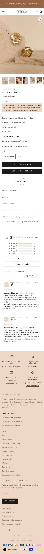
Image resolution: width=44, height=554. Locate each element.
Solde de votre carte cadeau (11, 475)
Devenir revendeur (8, 471)
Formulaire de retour (32, 386)
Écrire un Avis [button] (23, 259)
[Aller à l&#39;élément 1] (5, 81)
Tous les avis (6, 467)
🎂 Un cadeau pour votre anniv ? (12, 422)
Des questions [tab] (19, 271)
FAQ (3, 435)
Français (25, 535)
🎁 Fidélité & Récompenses (11, 425)
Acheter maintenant (22, 171)
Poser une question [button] (22, 264)
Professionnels (7, 455)
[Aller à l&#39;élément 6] (39, 81)
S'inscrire (10, 501)
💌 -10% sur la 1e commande (11, 418)
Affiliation (5, 463)
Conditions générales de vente (12, 520)
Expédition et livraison (9, 451)
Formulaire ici (11, 381)
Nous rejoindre (7, 459)
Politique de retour (8, 512)
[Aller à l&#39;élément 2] (12, 81)
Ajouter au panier (22, 164)
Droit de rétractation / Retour (11, 443)
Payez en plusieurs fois (9, 447)
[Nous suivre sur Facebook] (3, 530)
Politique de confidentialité (11, 524)
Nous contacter (7, 439)
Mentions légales (7, 516)
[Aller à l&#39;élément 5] (32, 81)
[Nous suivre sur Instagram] (9, 530)
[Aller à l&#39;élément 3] (19, 81)
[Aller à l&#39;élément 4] (26, 81)
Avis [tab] (6, 271)
